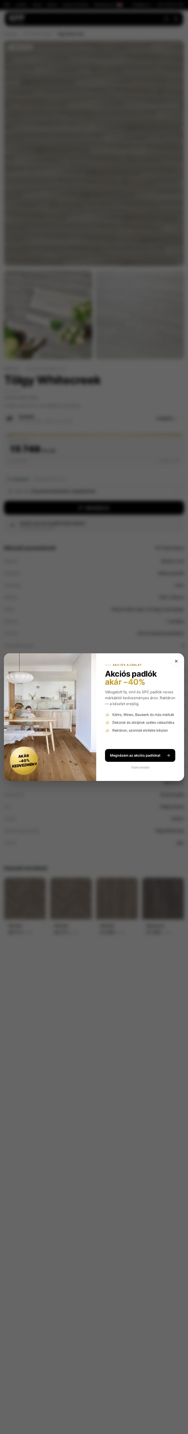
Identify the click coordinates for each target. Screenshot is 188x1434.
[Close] (176, 661)
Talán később (140, 767)
